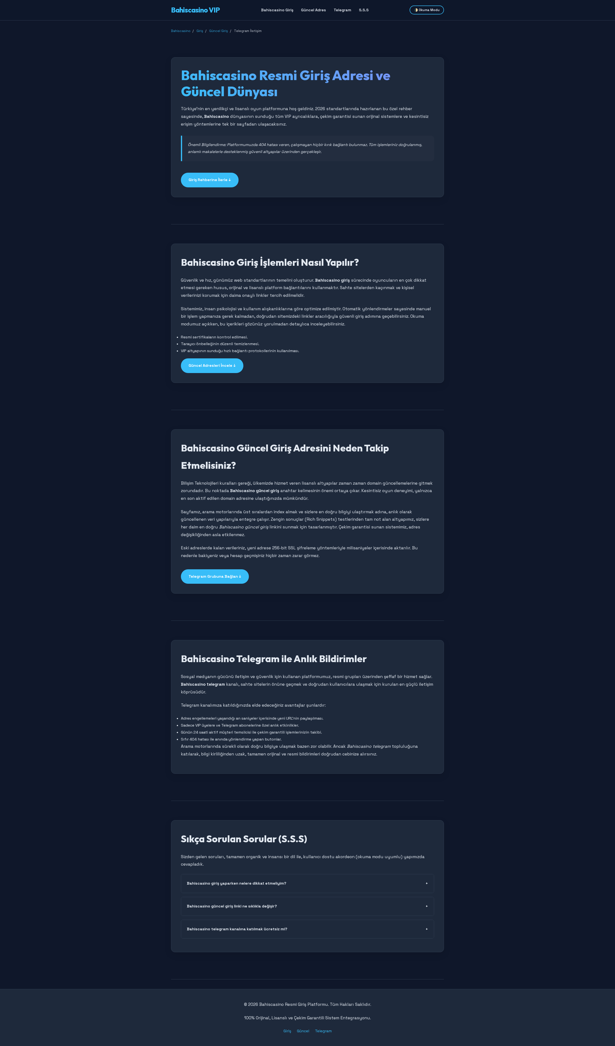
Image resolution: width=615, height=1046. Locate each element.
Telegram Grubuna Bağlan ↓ (215, 576)
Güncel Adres (313, 10)
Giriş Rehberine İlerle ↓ (210, 179)
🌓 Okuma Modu (427, 10)
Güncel (303, 1030)
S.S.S (364, 10)
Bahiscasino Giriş (277, 10)
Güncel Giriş (218, 31)
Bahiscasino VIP (195, 10)
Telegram (342, 10)
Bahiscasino (181, 31)
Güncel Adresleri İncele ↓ (212, 365)
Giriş (200, 31)
